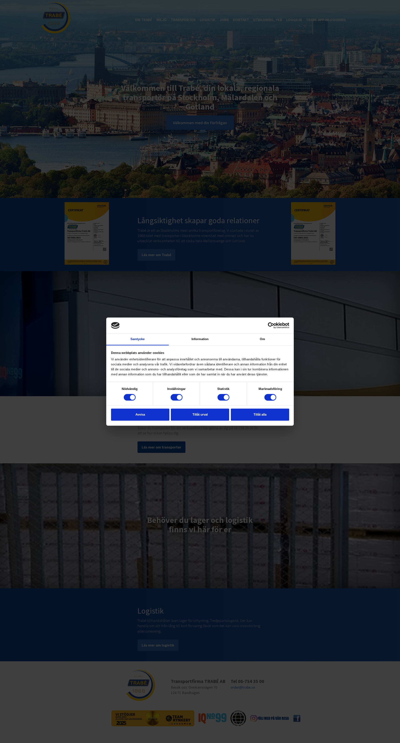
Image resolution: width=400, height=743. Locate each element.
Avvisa (140, 414)
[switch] (176, 397)
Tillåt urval (200, 414)
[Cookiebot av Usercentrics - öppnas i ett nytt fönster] (271, 325)
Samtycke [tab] (137, 339)
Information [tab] (200, 339)
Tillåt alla (260, 414)
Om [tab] (262, 339)
